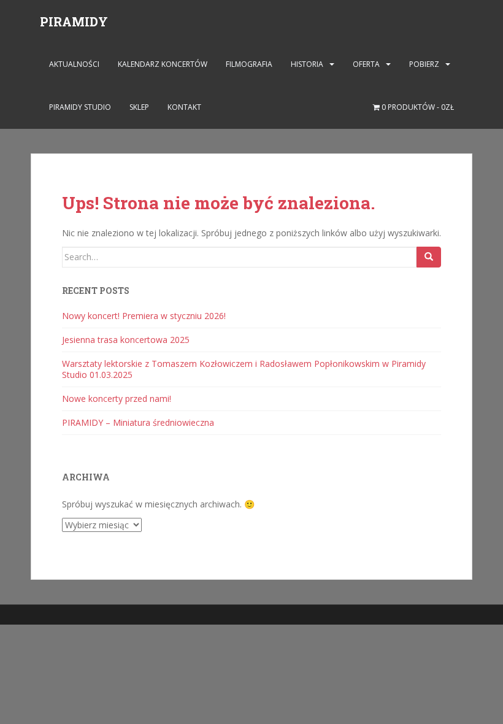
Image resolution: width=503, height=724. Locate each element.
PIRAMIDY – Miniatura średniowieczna (138, 422)
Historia (307, 64)
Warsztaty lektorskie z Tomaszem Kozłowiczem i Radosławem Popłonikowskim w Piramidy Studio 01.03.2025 (244, 369)
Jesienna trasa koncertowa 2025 (126, 339)
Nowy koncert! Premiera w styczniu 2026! (144, 316)
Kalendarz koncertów (162, 64)
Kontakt (184, 107)
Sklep (139, 107)
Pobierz (424, 64)
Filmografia (249, 64)
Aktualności (74, 64)
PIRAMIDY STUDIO (80, 107)
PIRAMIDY (74, 21)
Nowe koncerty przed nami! (116, 398)
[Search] (429, 257)
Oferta (366, 64)
